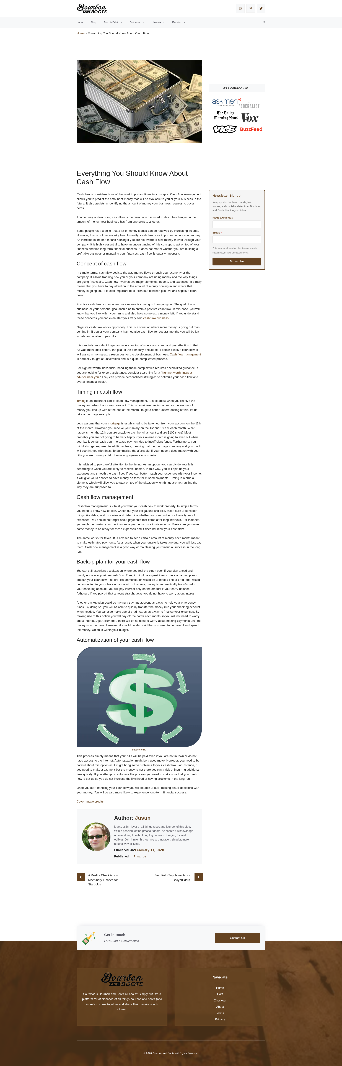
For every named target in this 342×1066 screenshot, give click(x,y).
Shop (93, 22)
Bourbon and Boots (111, 994)
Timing (81, 401)
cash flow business (156, 318)
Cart (220, 994)
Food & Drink (110, 22)
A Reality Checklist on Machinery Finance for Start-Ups (103, 880)
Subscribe (237, 261)
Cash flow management (185, 354)
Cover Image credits (90, 801)
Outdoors (135, 22)
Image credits (139, 749)
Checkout (220, 1000)
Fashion (176, 22)
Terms (220, 1013)
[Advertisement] (141, 48)
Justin (143, 818)
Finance (140, 856)
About (220, 1006)
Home (80, 22)
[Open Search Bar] (264, 22)
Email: (217, 232)
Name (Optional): (223, 217)
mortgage (114, 423)
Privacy (220, 1019)
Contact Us (237, 938)
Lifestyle (156, 22)
